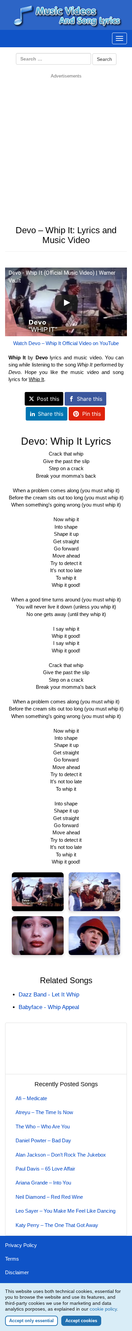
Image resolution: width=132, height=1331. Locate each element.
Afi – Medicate (31, 1098)
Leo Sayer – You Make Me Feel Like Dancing (65, 1211)
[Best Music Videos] (66, 14)
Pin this (91, 413)
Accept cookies (81, 1320)
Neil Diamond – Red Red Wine (49, 1197)
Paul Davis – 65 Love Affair (45, 1169)
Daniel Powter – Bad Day (43, 1140)
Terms (12, 1259)
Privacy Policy (21, 1245)
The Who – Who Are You (43, 1126)
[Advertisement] (66, 145)
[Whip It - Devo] (38, 891)
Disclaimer (17, 1272)
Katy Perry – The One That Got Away (57, 1225)
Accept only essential (31, 1320)
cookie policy (103, 1309)
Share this (89, 398)
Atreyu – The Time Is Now (44, 1112)
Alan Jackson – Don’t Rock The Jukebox (61, 1155)
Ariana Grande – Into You (43, 1182)
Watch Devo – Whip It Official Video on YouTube (66, 343)
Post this (48, 398)
